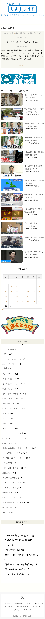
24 (11, 301)
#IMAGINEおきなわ (11, 468)
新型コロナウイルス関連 (13, 502)
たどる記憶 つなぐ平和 (12, 453)
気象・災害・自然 (10, 408)
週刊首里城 (7, 463)
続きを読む (22, 65)
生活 (4, 354)
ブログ (38, 33)
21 (34, 296)
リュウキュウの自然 (11, 478)
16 (6, 296)
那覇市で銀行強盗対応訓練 (34, 237)
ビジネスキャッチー (11, 384)
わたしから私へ (9, 349)
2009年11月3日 (22, 47)
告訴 (25, 37)
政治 (16, 33)
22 (39, 296)
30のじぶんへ (8, 443)
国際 (4, 423)
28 (34, 301)
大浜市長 (19, 37)
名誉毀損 (22, 33)
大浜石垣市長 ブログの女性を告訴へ (22, 42)
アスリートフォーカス (12, 483)
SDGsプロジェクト (11, 498)
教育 (4, 413)
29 (39, 301)
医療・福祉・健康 (10, 399)
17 (11, 296)
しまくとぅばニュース (12, 359)
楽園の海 (6, 473)
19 (22, 296)
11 (17, 291)
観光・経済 (7, 389)
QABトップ (27, 610)
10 (11, 291)
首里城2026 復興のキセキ (14, 458)
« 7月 (2, 310)
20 (28, 296)
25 (17, 301)
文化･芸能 (6, 404)
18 (17, 296)
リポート (6, 428)
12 (22, 291)
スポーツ (6, 374)
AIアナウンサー (9, 488)
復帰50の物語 (8, 493)
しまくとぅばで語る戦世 (13, 433)
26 (22, 301)
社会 (4, 512)
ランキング (36, 606)
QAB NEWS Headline (25, 616)
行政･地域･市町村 (8, 33)
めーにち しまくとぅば (12, 438)
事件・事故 (7, 379)
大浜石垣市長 (31, 33)
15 (39, 291)
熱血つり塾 (7, 507)
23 (6, 301)
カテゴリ (16, 610)
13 (28, 291)
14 (34, 291)
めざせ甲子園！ (9, 364)
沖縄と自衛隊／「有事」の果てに (17, 448)
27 (28, 301)
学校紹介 (8, 368)
